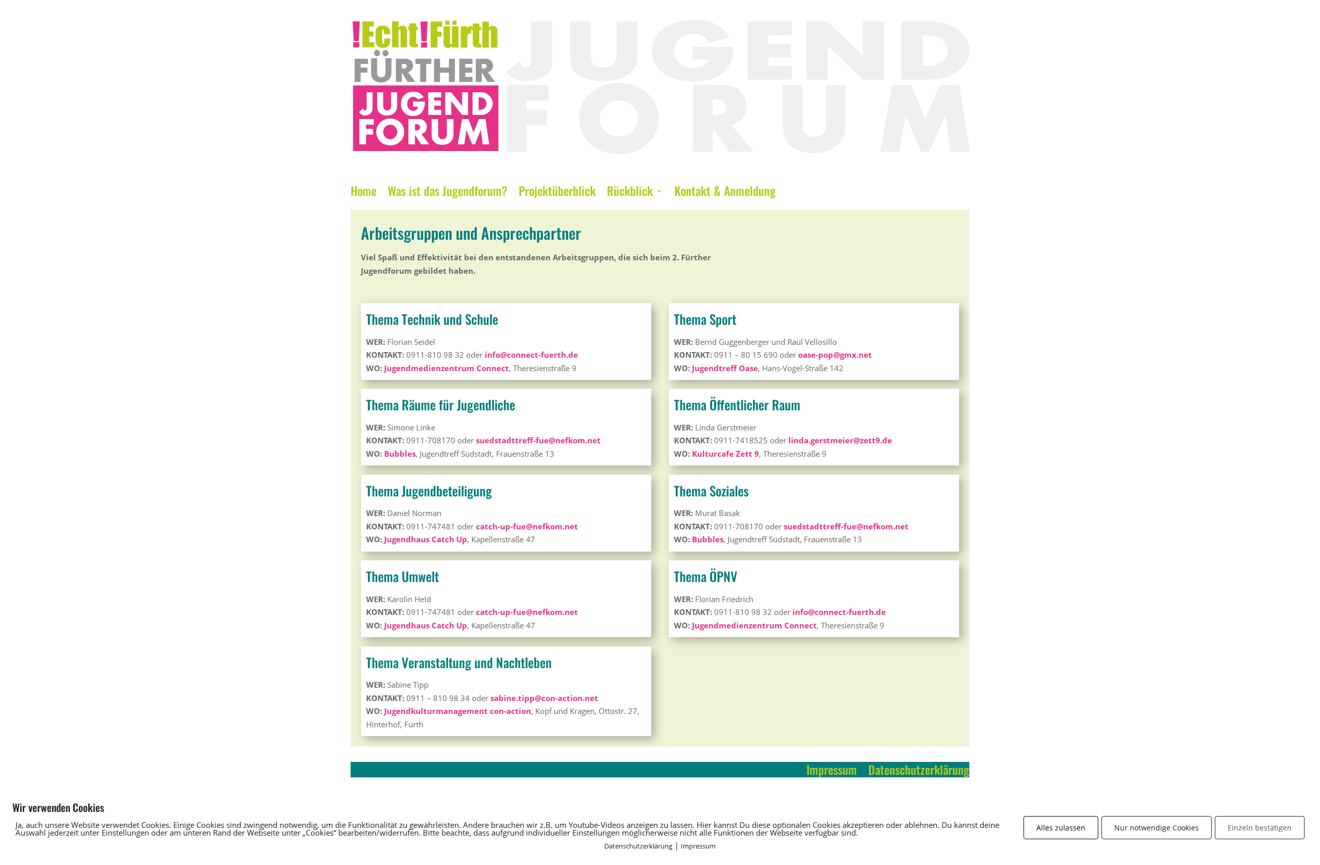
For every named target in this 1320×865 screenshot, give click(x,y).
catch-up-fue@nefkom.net (527, 526)
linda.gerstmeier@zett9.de (840, 440)
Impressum (831, 771)
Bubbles (400, 453)
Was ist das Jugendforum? (447, 193)
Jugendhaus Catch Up (425, 539)
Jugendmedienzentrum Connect (446, 368)
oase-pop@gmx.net (835, 354)
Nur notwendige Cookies (1156, 828)
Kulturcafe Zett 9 (725, 453)
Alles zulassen (1060, 828)
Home (363, 193)
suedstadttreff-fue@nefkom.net (538, 440)
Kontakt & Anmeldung (725, 193)
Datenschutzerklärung (918, 771)
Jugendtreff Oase (725, 368)
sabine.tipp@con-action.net (544, 698)
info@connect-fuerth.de (531, 354)
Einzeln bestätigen (1260, 828)
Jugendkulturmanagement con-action (457, 711)
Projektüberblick (557, 193)
